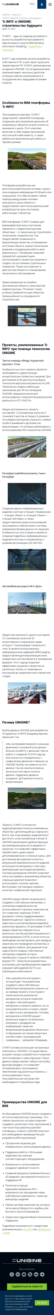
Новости (16, 15)
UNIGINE (6, 15)
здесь (16, 1307)
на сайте (27, 1229)
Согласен (42, 1302)
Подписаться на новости (27, 1286)
